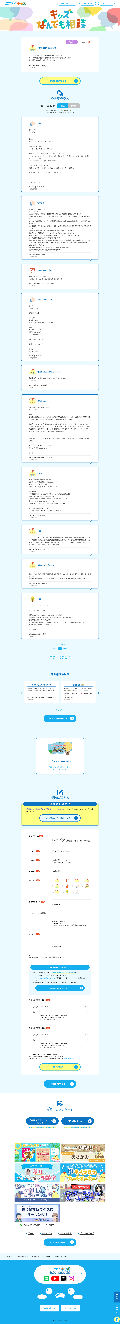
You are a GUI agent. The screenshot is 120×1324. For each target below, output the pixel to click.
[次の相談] (99, 693)
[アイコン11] (76, 891)
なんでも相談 (20, 1256)
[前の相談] (21, 693)
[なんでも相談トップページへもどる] (60, 19)
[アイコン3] (76, 880)
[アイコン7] (76, 886)
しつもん (35, 1007)
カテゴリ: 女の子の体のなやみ (35, 1256)
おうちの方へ (106, 3)
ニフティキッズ (9, 1256)
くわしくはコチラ (69, 1059)
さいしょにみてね (67, 3)
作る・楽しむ (66, 1233)
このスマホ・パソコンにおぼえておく (44, 1054)
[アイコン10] (66, 891)
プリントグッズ (87, 1233)
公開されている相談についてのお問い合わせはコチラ (60, 657)
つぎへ (65, 648)
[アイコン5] (56, 886)
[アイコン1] (56, 880)
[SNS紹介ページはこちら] (60, 1274)
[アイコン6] (66, 886)
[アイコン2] (66, 880)
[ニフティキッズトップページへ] (15, 3)
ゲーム (31, 1233)
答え (34, 1012)
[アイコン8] (86, 886)
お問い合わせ (88, 3)
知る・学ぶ (47, 1233)
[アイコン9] (56, 891)
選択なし (69, 851)
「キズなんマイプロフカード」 (45, 978)
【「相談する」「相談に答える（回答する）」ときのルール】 (45, 809)
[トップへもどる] (117, 1319)
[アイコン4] (86, 880)
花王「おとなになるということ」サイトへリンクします (60, 768)
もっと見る (60, 710)
